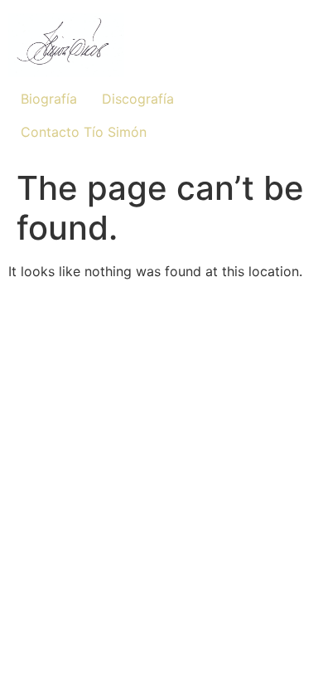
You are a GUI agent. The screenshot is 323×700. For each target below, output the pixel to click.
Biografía (49, 98)
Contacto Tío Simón (84, 132)
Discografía (138, 98)
